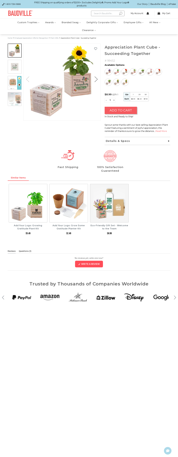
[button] (96, 79)
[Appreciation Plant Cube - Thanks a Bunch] (150, 71)
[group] (61, 82)
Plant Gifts (54, 38)
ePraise (172, 4)
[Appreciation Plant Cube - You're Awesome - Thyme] (108, 82)
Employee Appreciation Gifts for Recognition (31, 38)
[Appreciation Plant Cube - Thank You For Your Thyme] (141, 71)
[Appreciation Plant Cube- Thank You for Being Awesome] (125, 82)
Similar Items (18, 178)
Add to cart (121, 110)
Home (10, 38)
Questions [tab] (25, 251)
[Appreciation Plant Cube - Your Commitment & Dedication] (116, 82)
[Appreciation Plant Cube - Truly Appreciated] (158, 71)
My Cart (166, 13)
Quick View (28, 220)
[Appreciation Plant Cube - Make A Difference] (116, 71)
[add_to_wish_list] (95, 48)
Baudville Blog (158, 4)
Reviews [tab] (12, 251)
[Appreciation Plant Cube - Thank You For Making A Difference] (108, 71)
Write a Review (92, 265)
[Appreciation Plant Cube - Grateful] (125, 71)
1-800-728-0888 (13, 4)
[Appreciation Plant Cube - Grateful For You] (133, 71)
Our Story (142, 4)
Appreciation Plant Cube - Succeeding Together (78, 38)
